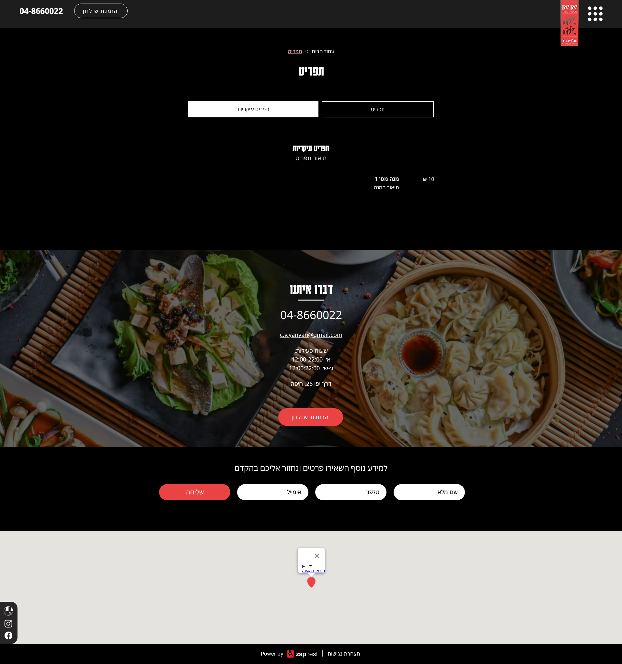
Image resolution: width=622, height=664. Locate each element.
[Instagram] (8, 623)
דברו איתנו (311, 288)
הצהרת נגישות (344, 653)
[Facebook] (8, 635)
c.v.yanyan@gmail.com (311, 334)
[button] (595, 13)
